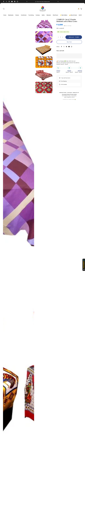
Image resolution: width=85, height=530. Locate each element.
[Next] (58, 1)
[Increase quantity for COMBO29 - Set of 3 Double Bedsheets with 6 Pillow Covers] (62, 37)
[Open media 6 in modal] (43, 75)
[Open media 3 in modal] (43, 37)
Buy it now (69, 42)
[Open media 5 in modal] (43, 62)
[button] (83, 265)
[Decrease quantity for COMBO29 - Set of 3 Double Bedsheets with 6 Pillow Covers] (58, 37)
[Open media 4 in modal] (43, 49)
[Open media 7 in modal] (43, 87)
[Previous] (27, 1)
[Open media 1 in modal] (18, 274)
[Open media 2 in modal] (43, 24)
